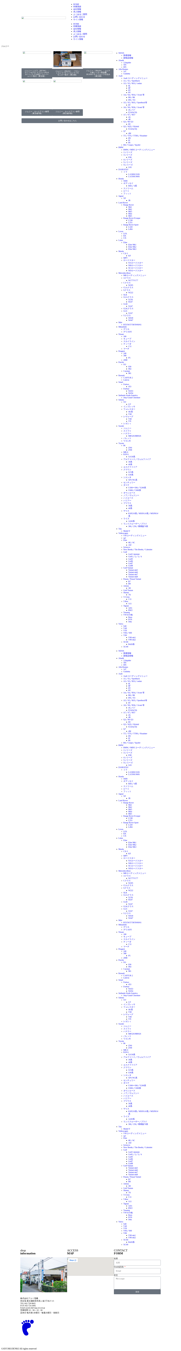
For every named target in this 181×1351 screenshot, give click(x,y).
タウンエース (129, 493)
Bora (130, 617)
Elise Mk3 (132, 249)
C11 (130, 346)
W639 (130, 318)
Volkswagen (123, 533)
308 (124, 356)
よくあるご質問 (80, 14)
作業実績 (77, 7)
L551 (130, 222)
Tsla (120, 529)
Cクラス (127, 283)
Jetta (130, 622)
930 (129, 367)
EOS (130, 619)
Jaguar (120, 196)
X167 (130, 313)
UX (124, 238)
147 (124, 71)
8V (129, 90)
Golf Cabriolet (134, 554)
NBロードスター (135, 265)
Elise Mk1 (132, 245)
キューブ (127, 339)
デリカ (126, 329)
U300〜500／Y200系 (137, 488)
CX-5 (125, 253)
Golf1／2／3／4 (135, 556)
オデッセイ (128, 183)
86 (124, 445)
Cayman (126, 371)
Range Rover (128, 205)
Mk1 (130, 207)
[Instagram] (38, 1341)
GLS (125, 311)
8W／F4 (131, 100)
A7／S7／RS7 (129, 115)
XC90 (125, 647)
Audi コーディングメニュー (135, 78)
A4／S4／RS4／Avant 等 (133, 95)
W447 (130, 320)
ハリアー (127, 500)
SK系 (130, 412)
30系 (130, 462)
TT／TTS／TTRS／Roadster (135, 136)
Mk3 (130, 211)
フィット (127, 193)
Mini (120, 322)
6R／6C (131, 542)
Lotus (120, 240)
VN (129, 421)
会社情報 (77, 9)
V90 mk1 (132, 637)
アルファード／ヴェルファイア (137, 459)
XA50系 (131, 457)
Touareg (126, 612)
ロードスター (129, 260)
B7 (129, 581)
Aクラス (127, 278)
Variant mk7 (133, 574)
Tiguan (126, 606)
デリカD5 (127, 332)
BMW (120, 147)
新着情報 (127, 55)
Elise (125, 242)
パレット (127, 438)
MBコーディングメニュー (134, 275)
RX (124, 236)
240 (124, 353)
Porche (121, 362)
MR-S (125, 452)
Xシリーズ (128, 165)
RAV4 (125, 454)
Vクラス (127, 315)
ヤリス (126, 511)
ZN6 (130, 448)
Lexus (120, 231)
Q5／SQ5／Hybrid (131, 126)
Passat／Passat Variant (132, 579)
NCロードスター (135, 268)
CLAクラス (128, 287)
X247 (130, 306)
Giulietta (126, 74)
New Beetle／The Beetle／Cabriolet (137, 549)
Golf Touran (128, 590)
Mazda (121, 251)
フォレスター (129, 409)
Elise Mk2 (132, 247)
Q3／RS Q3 (128, 122)
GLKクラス (128, 308)
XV (124, 402)
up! (124, 538)
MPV (125, 258)
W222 (130, 293)
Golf (125, 552)
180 (124, 336)
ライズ (126, 519)
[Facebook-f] (31, 1341)
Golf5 (130, 559)
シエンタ (127, 477)
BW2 (130, 610)
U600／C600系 (134, 490)
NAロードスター (135, 263)
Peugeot (121, 351)
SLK (125, 295)
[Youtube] (44, 1341)
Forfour (126, 389)
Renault (121, 375)
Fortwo (126, 384)
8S (129, 143)
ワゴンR (127, 441)
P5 (129, 358)
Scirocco (126, 547)
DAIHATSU (123, 169)
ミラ (125, 172)
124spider (127, 63)
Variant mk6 (133, 572)
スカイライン (129, 341)
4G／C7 (131, 110)
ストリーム (128, 188)
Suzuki (121, 426)
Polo (125, 540)
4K (129, 119)
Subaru (121, 400)
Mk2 (130, 209)
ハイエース (128, 498)
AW (130, 545)
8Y (129, 92)
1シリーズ (127, 152)
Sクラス (126, 290)
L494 (130, 229)
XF (124, 198)
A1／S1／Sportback (131, 81)
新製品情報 (128, 58)
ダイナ (126, 485)
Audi (120, 76)
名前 (116, 1258)
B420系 (131, 644)
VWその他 (128, 615)
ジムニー (127, 428)
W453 (130, 391)
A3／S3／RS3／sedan (132, 83)
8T (129, 105)
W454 (130, 393)
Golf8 (130, 566)
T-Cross (126, 597)
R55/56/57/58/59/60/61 (132, 325)
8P (129, 88)
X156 (130, 300)
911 (124, 364)
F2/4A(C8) (132, 112)
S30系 (130, 475)
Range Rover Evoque (131, 218)
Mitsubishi (122, 327)
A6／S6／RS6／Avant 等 (133, 107)
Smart (120, 382)
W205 (130, 285)
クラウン (127, 470)
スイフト (127, 431)
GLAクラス (128, 297)
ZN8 (130, 450)
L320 (130, 227)
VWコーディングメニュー (134, 535)
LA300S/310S (134, 174)
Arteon (126, 586)
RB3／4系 (132, 186)
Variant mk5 (133, 570)
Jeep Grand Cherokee (131, 398)
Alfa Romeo (123, 69)
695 (124, 67)
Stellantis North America (128, 395)
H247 (130, 302)
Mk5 (130, 216)
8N (129, 138)
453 (129, 386)
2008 (125, 360)
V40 (125, 628)
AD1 (130, 608)
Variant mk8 (133, 577)
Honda (121, 179)
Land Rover (123, 203)
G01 (130, 167)
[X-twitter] (25, 1341)
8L (129, 86)
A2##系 (131, 521)
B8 (129, 584)
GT (129, 404)
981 (129, 373)
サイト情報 (78, 19)
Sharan (126, 592)
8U (129, 124)
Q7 (124, 131)
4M (129, 133)
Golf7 (130, 563)
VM (130, 414)
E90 (130, 157)
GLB (125, 304)
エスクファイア (130, 467)
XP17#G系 (132, 480)
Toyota (121, 443)
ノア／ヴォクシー (131, 495)
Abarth (121, 60)
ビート (126, 191)
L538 (130, 220)
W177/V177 (133, 280)
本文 (116, 1275)
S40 (124, 626)
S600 (125, 181)
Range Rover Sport (130, 225)
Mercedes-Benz (124, 273)
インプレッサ (129, 406)
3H (129, 588)
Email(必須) (119, 1267)
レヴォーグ (128, 416)
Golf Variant (128, 568)
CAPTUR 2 (128, 378)
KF (129, 256)
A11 (130, 604)
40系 (130, 464)
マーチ (126, 349)
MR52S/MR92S (134, 436)
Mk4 (130, 214)
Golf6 (130, 561)
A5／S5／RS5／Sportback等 (135, 102)
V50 (125, 630)
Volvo (120, 624)
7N (129, 595)
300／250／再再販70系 (138, 526)
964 (129, 369)
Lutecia (126, 380)
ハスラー (127, 433)
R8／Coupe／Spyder (131, 145)
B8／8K (131, 97)
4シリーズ (127, 160)
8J (129, 140)
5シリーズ (127, 162)
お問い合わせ (79, 17)
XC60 (125, 642)
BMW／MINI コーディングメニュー (139, 150)
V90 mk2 (132, 640)
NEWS (121, 53)
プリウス (127, 503)
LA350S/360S (134, 176)
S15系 (130, 472)
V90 (125, 635)
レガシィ (127, 423)
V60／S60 (127, 633)
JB (129, 200)
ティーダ (127, 344)
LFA (125, 234)
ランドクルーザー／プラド (135, 524)
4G (129, 117)
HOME (76, 4)
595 (124, 65)
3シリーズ (127, 155)
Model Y (126, 531)
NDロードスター (135, 271)
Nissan (121, 334)
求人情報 (77, 12)
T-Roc (125, 601)
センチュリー (129, 482)
